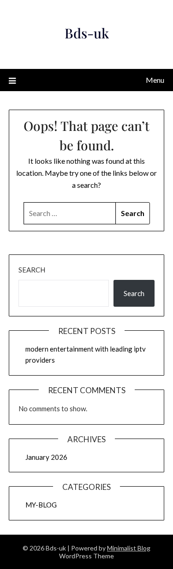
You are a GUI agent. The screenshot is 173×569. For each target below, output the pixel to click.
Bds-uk (87, 33)
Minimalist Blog (128, 548)
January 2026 (46, 457)
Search (31, 270)
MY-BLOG (41, 505)
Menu (155, 79)
